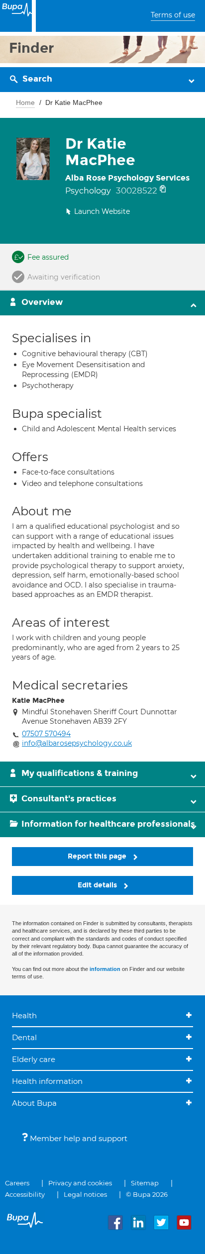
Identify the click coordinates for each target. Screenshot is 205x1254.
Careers (17, 1183)
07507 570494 (46, 733)
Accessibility (25, 1194)
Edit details (98, 885)
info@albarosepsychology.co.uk (77, 743)
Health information (47, 1081)
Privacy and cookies (80, 1183)
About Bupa (34, 1103)
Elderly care (33, 1059)
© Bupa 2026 (147, 1194)
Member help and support (77, 1138)
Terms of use (173, 14)
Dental (24, 1037)
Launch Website (102, 211)
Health (24, 1015)
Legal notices (85, 1194)
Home (25, 102)
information (105, 969)
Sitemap (145, 1183)
